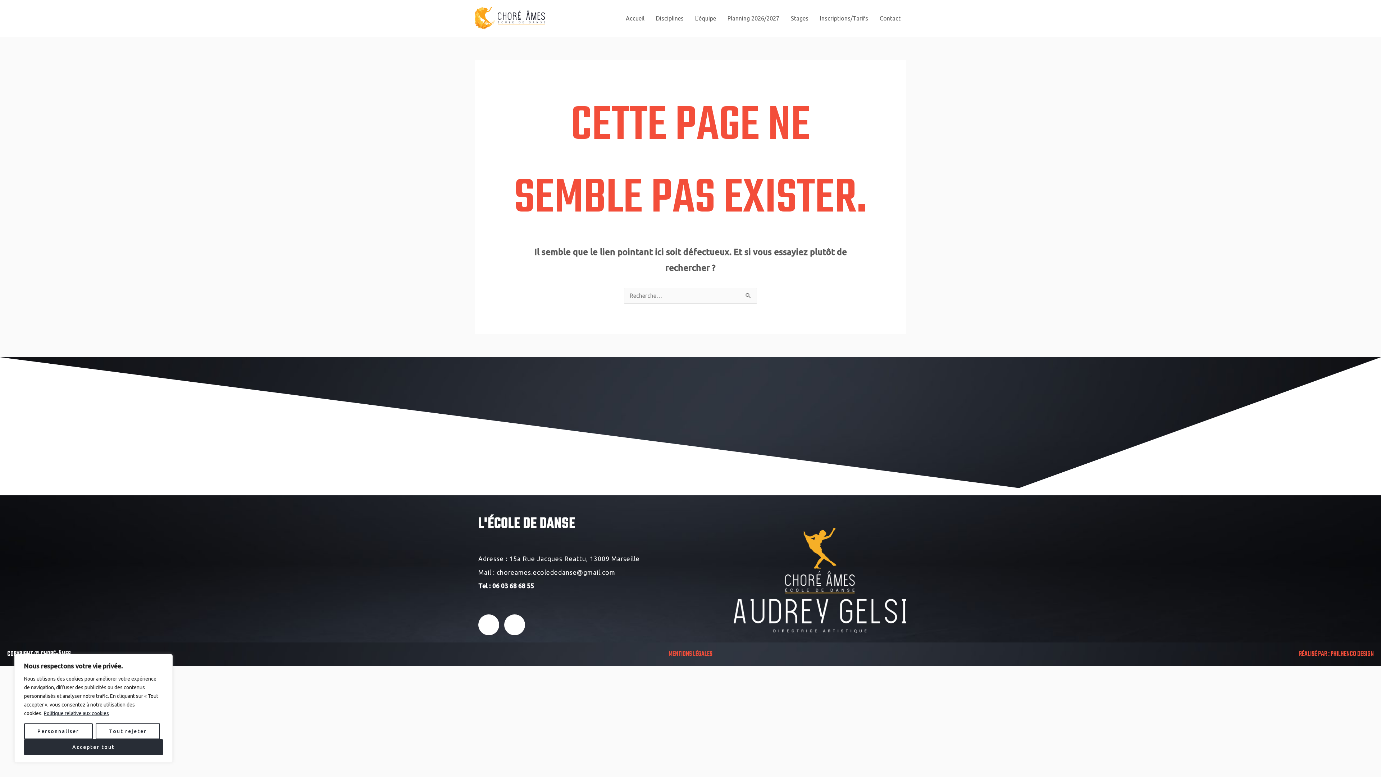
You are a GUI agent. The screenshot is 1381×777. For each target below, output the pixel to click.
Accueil (635, 18)
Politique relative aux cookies (76, 713)
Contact (890, 18)
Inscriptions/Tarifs (844, 18)
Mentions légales (690, 654)
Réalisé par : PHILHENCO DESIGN (1336, 654)
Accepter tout (93, 747)
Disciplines (670, 18)
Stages (799, 18)
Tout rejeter (128, 731)
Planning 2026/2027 (753, 18)
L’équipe (705, 18)
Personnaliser (58, 731)
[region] (93, 708)
